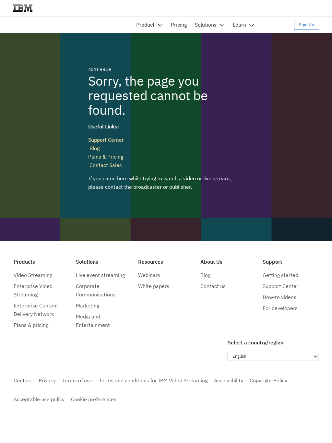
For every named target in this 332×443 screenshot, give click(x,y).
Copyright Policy (268, 380)
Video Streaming (33, 275)
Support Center (106, 140)
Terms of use (77, 380)
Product (145, 24)
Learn (239, 24)
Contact (23, 380)
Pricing (179, 24)
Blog (94, 148)
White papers (153, 286)
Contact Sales (105, 165)
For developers (280, 308)
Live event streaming (100, 275)
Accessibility (228, 380)
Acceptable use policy (39, 399)
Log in (277, 24)
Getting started (280, 275)
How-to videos (279, 297)
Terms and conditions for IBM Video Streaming (153, 380)
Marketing (87, 305)
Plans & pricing (31, 325)
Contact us (213, 286)
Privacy (47, 380)
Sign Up (306, 25)
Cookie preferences (93, 399)
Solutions (206, 24)
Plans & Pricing (105, 156)
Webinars (149, 275)
